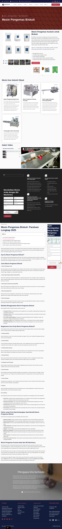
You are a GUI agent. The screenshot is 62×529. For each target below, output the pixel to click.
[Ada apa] (11, 519)
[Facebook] (2, 519)
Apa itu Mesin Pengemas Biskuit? (9, 237)
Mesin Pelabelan (36, 513)
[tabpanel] (40, 157)
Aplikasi (30, 4)
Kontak (41, 4)
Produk (25, 4)
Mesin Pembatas (36, 515)
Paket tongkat (46, 47)
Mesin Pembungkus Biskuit (13, 151)
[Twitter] (4, 519)
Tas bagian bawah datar (47, 49)
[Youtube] (9, 519)
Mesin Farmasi (36, 516)
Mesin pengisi (35, 512)
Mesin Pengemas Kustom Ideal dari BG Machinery (12, 245)
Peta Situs (19, 510)
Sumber (36, 4)
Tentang (19, 4)
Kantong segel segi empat (36, 49)
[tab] (11, 151)
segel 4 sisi (33, 47)
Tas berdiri (51, 47)
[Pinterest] (7, 519)
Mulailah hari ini (7, 458)
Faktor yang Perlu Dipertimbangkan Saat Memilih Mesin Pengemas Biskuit (16, 243)
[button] (53, 1)
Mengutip (19, 513)
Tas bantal (56, 47)
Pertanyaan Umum (21, 512)
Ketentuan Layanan (21, 507)
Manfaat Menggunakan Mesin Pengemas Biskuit (11, 240)
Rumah (15, 4)
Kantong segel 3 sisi (40, 47)
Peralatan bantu (36, 518)
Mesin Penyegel (36, 510)
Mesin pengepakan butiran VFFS (13, 156)
